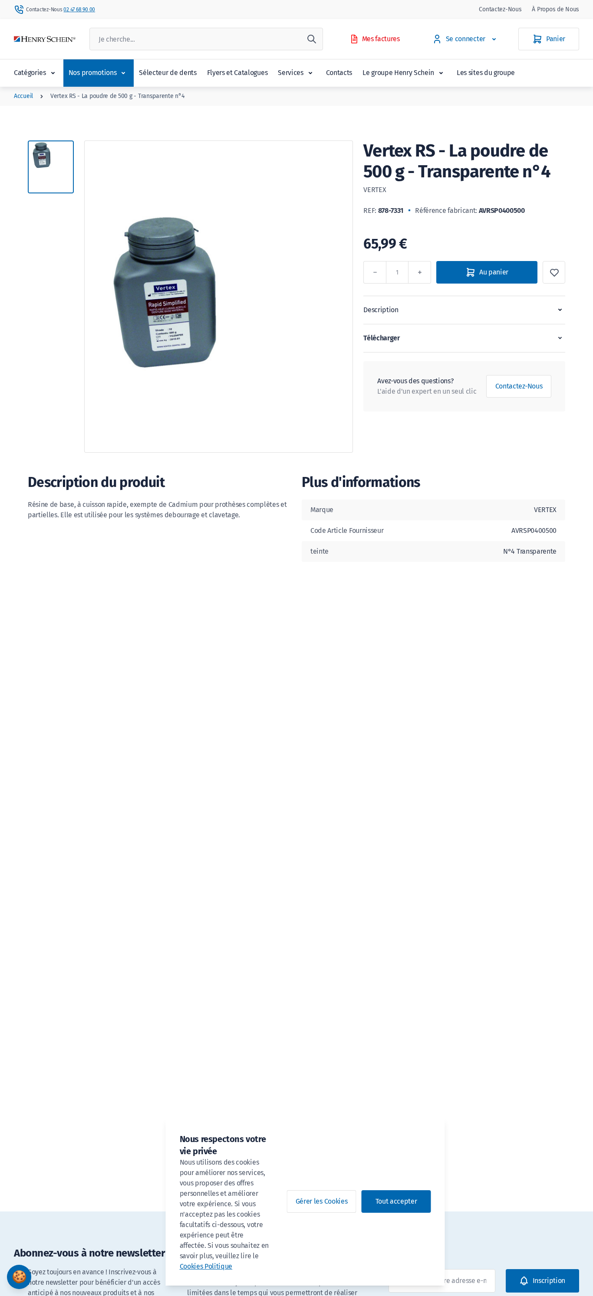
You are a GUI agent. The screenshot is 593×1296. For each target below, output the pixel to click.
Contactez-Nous (500, 9)
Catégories (30, 73)
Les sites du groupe (486, 73)
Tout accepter (396, 1201)
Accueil (23, 96)
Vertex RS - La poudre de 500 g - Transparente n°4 (117, 96)
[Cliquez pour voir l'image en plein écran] (218, 296)
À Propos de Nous (555, 9)
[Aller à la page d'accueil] (45, 39)
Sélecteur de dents (167, 73)
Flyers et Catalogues (237, 73)
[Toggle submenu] (53, 73)
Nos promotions (93, 73)
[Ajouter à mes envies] (554, 272)
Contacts (339, 73)
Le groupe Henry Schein (398, 73)
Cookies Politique (206, 1266)
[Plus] (420, 272)
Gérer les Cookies (322, 1201)
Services (290, 73)
